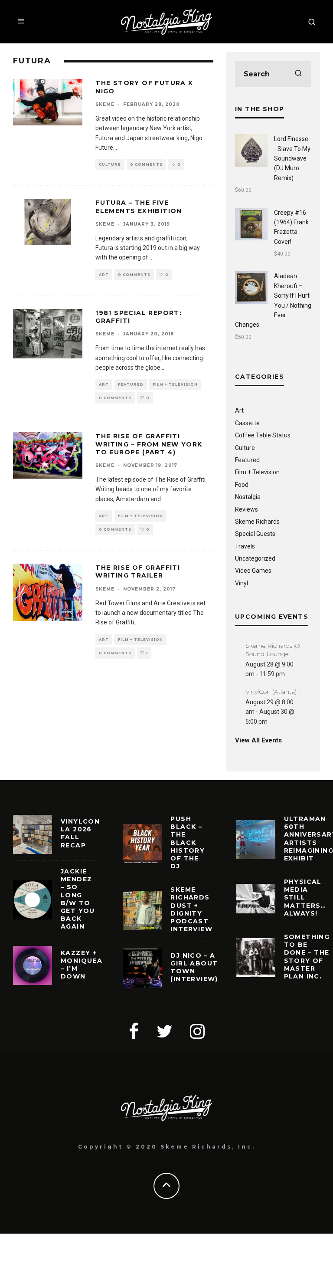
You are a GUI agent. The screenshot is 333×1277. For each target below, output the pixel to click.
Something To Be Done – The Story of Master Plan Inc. (307, 956)
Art (104, 274)
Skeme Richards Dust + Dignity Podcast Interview (191, 909)
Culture (110, 164)
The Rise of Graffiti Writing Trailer (137, 571)
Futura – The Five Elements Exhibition (138, 206)
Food (241, 484)
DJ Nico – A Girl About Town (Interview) (194, 967)
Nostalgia (248, 496)
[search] (298, 74)
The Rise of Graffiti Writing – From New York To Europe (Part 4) (148, 444)
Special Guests (255, 533)
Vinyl (241, 583)
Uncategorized (255, 558)
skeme (104, 104)
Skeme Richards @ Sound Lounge (272, 649)
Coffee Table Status (263, 435)
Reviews (246, 509)
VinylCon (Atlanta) (271, 692)
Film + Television (175, 384)
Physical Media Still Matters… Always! (305, 897)
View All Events (258, 740)
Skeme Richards (257, 521)
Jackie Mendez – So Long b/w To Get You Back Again (78, 898)
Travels (245, 546)
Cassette (247, 423)
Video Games (253, 570)
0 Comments (146, 164)
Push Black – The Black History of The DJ (187, 842)
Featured (131, 384)
